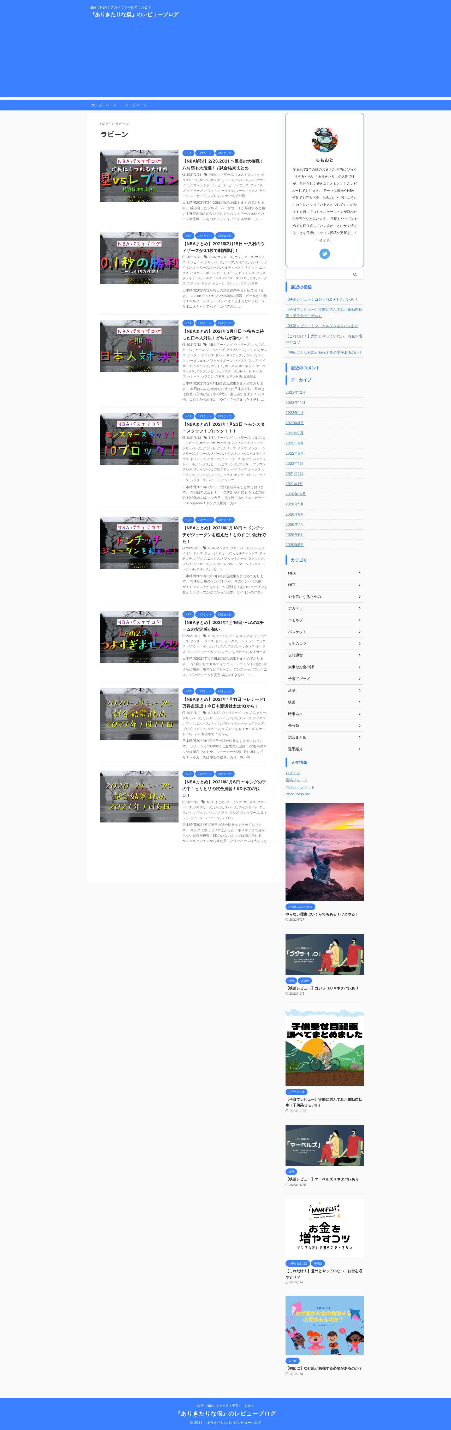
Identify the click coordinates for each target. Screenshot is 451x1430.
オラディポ (207, 443)
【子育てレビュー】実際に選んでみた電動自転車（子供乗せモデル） (324, 312)
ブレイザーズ (191, 278)
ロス (243, 283)
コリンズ (253, 350)
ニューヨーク (231, 459)
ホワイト (210, 191)
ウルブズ (257, 344)
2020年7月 (295, 524)
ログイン (293, 773)
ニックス (213, 558)
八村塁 (240, 196)
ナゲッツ (251, 267)
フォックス (256, 558)
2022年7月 (295, 433)
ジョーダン (226, 553)
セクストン (232, 453)
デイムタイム (248, 807)
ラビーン (218, 283)
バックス (240, 360)
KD (210, 713)
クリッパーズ (213, 262)
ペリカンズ (248, 278)
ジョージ (203, 453)
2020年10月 (296, 494)
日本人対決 (234, 376)
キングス (257, 443)
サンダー (217, 180)
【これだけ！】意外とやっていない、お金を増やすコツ (324, 339)
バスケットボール (203, 185)
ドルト (220, 355)
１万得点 (221, 734)
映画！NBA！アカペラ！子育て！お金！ (225, 1406)
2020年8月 (295, 514)
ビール (233, 185)
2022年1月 (294, 463)
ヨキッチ (251, 475)
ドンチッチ (234, 355)
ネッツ (246, 459)
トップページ (136, 105)
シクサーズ (201, 267)
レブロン (213, 196)
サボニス (242, 262)
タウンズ (207, 355)
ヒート (222, 185)
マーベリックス (247, 191)
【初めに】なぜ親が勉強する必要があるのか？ (324, 352)
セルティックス (233, 267)
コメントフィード (300, 787)
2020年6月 (295, 534)
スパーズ (242, 180)
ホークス (231, 366)
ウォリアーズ (244, 257)
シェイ (221, 718)
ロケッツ (228, 196)
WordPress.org (298, 794)
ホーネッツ (226, 191)
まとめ (219, 802)
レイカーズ (198, 196)
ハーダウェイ (196, 360)
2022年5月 (295, 453)
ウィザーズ (225, 174)
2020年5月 (295, 544)
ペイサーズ (195, 191)
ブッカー (245, 464)
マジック (193, 283)
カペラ (221, 443)
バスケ (223, 812)
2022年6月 (295, 443)
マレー (232, 564)
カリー (261, 713)
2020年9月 (295, 504)
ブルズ (243, 185)
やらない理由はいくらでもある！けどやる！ (322, 914)
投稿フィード (296, 780)
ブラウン (259, 464)
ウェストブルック (247, 174)
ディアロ (259, 718)
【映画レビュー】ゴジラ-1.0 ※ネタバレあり (322, 299)
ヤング (206, 283)
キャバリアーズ (193, 350)
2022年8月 (295, 422)
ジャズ (229, 180)
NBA (212, 174)
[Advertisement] (225, 60)
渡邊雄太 (250, 376)
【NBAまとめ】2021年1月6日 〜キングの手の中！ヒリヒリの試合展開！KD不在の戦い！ (224, 788)
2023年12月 (296, 392)
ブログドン (221, 469)
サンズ (204, 180)
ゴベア (229, 262)
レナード (193, 376)
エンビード (195, 262)
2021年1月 (294, 483)
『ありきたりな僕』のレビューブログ (134, 14)
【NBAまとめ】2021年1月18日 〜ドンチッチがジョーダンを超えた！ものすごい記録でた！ (224, 534)
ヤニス (229, 652)
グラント (209, 448)
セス (245, 453)
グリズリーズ (235, 350)
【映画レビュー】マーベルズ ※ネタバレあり (322, 326)
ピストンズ (246, 273)
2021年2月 (294, 473)
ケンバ (255, 548)
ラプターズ (229, 371)
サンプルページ (104, 105)
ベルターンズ (212, 278)
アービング (225, 344)
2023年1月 (295, 412)
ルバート (245, 371)
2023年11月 (295, 402)
